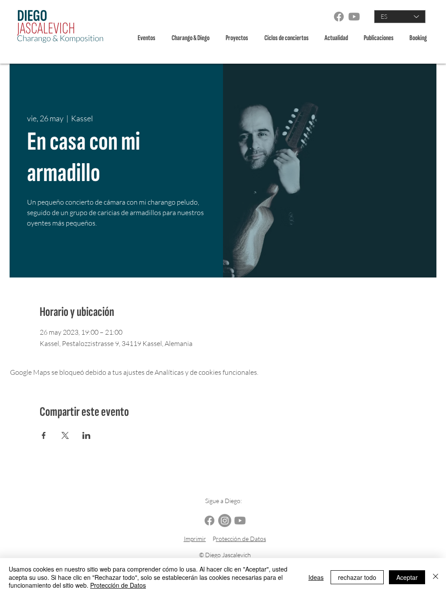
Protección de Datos (118, 585)
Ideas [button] (316, 577)
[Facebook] (338, 16)
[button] (192, 38)
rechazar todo (357, 577)
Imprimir (195, 538)
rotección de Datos (241, 538)
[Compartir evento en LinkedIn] (86, 435)
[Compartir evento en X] (65, 435)
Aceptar (407, 577)
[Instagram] (224, 520)
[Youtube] (354, 16)
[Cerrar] (435, 577)
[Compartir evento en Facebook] (44, 435)
